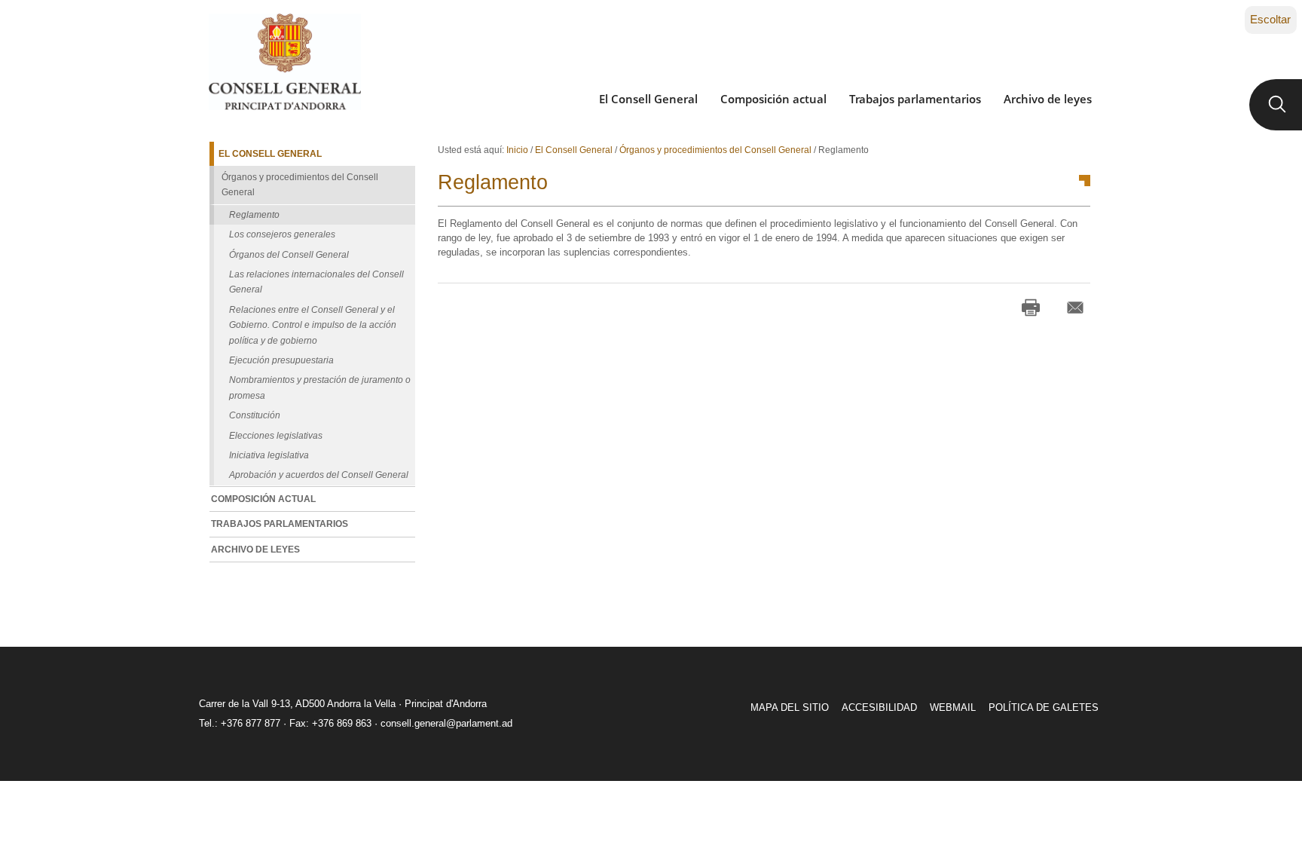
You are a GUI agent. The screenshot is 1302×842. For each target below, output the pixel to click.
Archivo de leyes (1048, 98)
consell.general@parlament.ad (446, 723)
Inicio (517, 150)
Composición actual (773, 98)
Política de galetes (1044, 707)
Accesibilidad (879, 707)
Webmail (953, 707)
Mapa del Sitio (789, 707)
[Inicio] (284, 61)
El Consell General (648, 98)
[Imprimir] (1031, 307)
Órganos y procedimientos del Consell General (715, 150)
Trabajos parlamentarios (915, 98)
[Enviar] (1075, 307)
